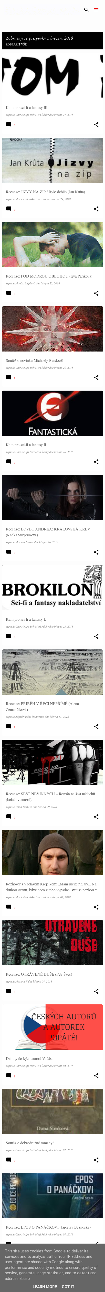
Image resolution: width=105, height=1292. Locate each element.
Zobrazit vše (16, 44)
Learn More (45, 1286)
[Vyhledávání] (86, 10)
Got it (68, 1286)
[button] (96, 125)
